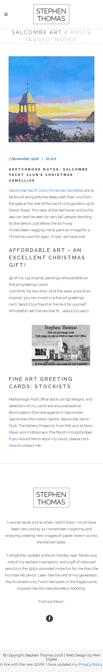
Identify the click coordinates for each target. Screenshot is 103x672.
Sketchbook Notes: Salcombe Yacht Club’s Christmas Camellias (48, 175)
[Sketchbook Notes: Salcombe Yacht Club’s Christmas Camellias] (51, 99)
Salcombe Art (37, 32)
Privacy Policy (90, 664)
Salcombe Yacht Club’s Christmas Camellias (46, 190)
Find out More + (51, 601)
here (13, 445)
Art (53, 158)
